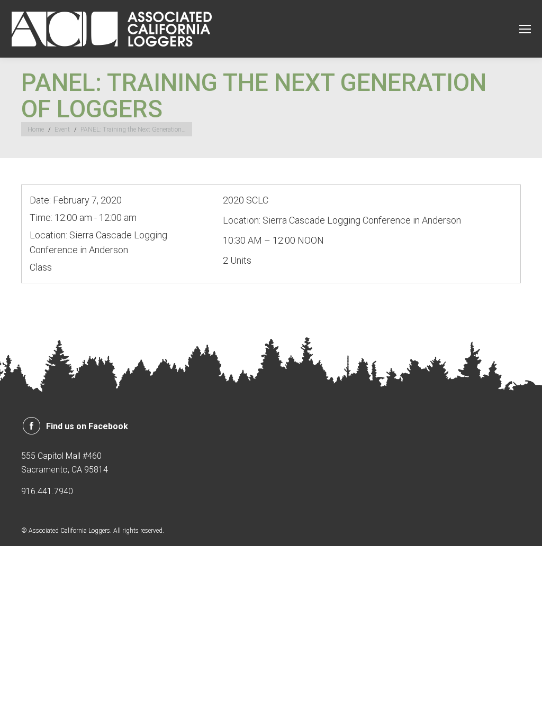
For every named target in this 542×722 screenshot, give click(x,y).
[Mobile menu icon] (525, 29)
